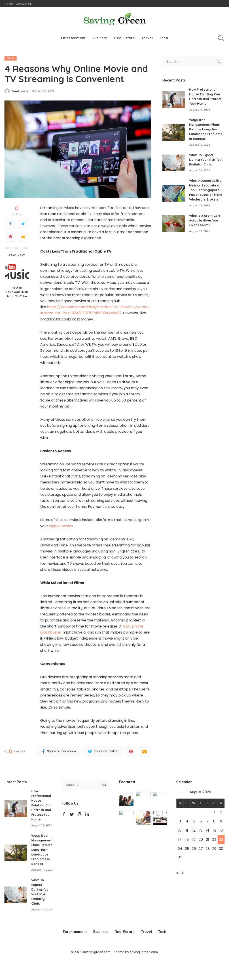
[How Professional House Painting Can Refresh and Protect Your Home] (173, 99)
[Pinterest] (10, 236)
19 (193, 839)
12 (193, 830)
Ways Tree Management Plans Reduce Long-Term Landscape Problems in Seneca (205, 129)
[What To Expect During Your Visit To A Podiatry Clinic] (173, 163)
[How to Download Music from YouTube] (17, 271)
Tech (10, 58)
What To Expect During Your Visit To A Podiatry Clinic (206, 159)
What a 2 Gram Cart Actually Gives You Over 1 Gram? (204, 220)
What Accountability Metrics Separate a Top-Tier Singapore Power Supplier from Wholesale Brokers (205, 190)
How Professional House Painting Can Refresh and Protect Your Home (41, 805)
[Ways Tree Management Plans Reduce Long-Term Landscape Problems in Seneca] (173, 132)
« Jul (180, 872)
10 (180, 830)
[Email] (23, 236)
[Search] (221, 38)
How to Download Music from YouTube (16, 292)
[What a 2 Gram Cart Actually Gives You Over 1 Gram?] (173, 223)
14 (207, 830)
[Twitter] (23, 223)
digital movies (61, 526)
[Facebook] (10, 223)
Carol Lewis (19, 91)
